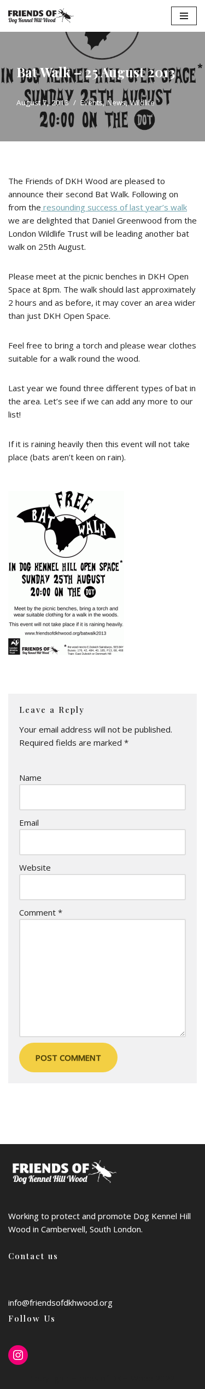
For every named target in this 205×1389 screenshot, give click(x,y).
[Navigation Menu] (184, 16)
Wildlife (142, 102)
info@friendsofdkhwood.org (60, 1302)
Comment (40, 912)
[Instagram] (18, 1355)
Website (35, 867)
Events (91, 102)
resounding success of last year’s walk (114, 207)
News (116, 102)
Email (29, 822)
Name (30, 777)
